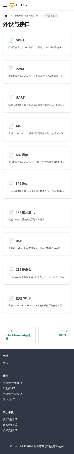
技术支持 (8, 430)
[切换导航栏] (5, 5)
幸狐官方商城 (11, 383)
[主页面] (6, 15)
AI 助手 (7, 388)
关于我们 (8, 419)
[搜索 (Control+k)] (68, 5)
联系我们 (8, 425)
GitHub (7, 399)
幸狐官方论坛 (11, 394)
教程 (5, 363)
